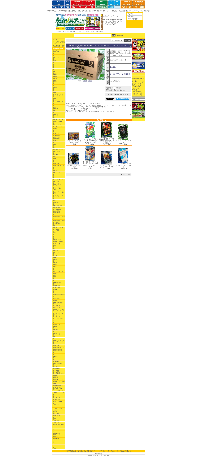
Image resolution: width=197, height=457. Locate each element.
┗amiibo (56, 420)
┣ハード (56, 395)
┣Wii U (55, 115)
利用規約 (102, 451)
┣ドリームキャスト (59, 319)
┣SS (54, 147)
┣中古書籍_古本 (58, 373)
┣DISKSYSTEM (58, 303)
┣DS (54, 92)
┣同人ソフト (57, 434)
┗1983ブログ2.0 (58, 425)
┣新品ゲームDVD (59, 221)
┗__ (54, 429)
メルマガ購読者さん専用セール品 (69, 11)
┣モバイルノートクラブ (59, 188)
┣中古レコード (58, 379)
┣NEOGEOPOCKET (59, 166)
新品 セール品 (136, 85)
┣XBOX (55, 290)
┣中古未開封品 (58, 385)
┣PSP (55, 110)
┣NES (55, 129)
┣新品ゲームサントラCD (59, 217)
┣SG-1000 (56, 305)
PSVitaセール (136, 90)
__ (53, 427)
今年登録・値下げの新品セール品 (111, 11)
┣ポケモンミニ (58, 196)
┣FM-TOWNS (57, 205)
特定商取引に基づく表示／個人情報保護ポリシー (82, 451)
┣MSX (55, 200)
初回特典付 (125, 11)
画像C (90, 81)
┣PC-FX (55, 170)
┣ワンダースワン (59, 341)
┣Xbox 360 (56, 138)
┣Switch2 (56, 58)
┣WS (54, 156)
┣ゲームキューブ (59, 119)
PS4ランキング (137, 83)
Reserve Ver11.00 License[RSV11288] (98, 455)
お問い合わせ (110, 451)
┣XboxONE (57, 135)
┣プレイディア (58, 179)
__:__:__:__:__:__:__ (59, 406)
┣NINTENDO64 (58, 122)
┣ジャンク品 (57, 388)
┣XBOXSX (56, 285)
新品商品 (56, 51)
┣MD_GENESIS (58, 149)
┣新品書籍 (56, 212)
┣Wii (54, 117)
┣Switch (55, 60)
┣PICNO (56, 182)
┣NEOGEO (56, 163)
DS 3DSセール (136, 91)
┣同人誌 (56, 436)
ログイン (130, 14)
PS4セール (135, 88)
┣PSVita (55, 108)
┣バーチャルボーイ (59, 95)
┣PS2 (55, 79)
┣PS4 (55, 74)
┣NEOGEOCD (57, 350)
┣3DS (55, 88)
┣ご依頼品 (56, 223)
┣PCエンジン (57, 172)
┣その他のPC (57, 210)
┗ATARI (55, 404)
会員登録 (130, 16)
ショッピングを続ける (59, 42)
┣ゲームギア (57, 325)
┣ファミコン (57, 126)
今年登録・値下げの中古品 (91, 11)
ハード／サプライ (59, 392)
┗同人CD (56, 438)
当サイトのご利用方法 (123, 451)
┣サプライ (56, 397)
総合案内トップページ (110, 16)
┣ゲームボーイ (58, 101)
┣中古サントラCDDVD (58, 376)
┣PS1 (55, 81)
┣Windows (56, 207)
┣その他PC (57, 368)
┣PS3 (55, 76)
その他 (55, 411)
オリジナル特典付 (144, 11)
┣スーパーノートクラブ (59, 185)
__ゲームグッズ (58, 408)
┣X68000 (56, 203)
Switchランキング (138, 82)
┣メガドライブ (58, 314)
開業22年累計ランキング (138, 79)
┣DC (54, 145)
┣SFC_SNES (57, 124)
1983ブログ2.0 (57, 422)
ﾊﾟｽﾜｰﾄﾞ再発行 (133, 19)
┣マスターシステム (59, 310)
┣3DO (55, 177)
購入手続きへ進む (59, 46)
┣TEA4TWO (57, 399)
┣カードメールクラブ (59, 192)
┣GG (54, 159)
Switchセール (136, 87)
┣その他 (56, 371)
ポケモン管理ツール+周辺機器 (120, 74)
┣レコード (56, 225)
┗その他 (56, 230)
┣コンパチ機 (57, 402)
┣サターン (56, 316)
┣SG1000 (56, 154)
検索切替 (120, 35)
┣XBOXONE (57, 283)
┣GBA (55, 99)
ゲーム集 (132, 11)
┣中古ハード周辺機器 (59, 382)
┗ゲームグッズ (58, 390)
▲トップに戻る (126, 174)
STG (136, 11)
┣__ (54, 214)
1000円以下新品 (137, 93)
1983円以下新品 (137, 95)
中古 (54, 232)
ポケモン (113, 67)
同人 (54, 432)
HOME (55, 39)
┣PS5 (55, 72)
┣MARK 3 (56, 152)
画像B (85, 81)
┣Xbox (55, 140)
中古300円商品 (52, 11)
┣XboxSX (56, 133)
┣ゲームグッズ (58, 227)
